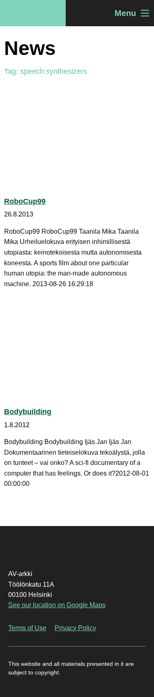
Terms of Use (27, 627)
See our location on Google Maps (57, 604)
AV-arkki (33, 13)
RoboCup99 (25, 201)
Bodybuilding (27, 412)
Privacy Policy (75, 627)
